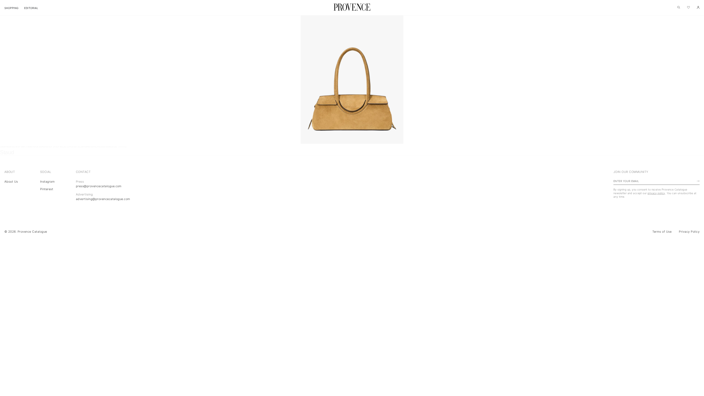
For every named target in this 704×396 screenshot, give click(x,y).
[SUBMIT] (691, 181)
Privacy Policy (689, 231)
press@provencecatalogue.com (99, 186)
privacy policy (656, 193)
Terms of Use (662, 231)
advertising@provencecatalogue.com (103, 199)
